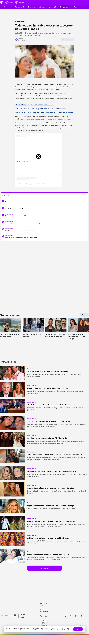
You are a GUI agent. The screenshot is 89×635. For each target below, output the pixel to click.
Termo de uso (43, 617)
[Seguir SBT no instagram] (70, 615)
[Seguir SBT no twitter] (81, 615)
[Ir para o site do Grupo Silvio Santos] (10, 616)
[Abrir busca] (83, 2)
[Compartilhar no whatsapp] (63, 39)
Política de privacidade (44, 610)
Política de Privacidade (64, 630)
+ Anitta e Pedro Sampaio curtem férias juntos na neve (34, 105)
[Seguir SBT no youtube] (87, 615)
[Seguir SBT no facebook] (64, 615)
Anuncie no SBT (44, 604)
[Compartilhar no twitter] (72, 39)
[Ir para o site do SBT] (23, 616)
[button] (10, 330)
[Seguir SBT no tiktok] (75, 615)
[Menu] (87, 2)
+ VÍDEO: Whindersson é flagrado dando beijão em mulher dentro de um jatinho (44, 113)
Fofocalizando (20, 21)
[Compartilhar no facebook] (67, 39)
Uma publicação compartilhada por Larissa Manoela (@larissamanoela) (38, 184)
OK (78, 629)
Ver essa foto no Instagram (23, 161)
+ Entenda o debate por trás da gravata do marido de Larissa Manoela (40, 109)
